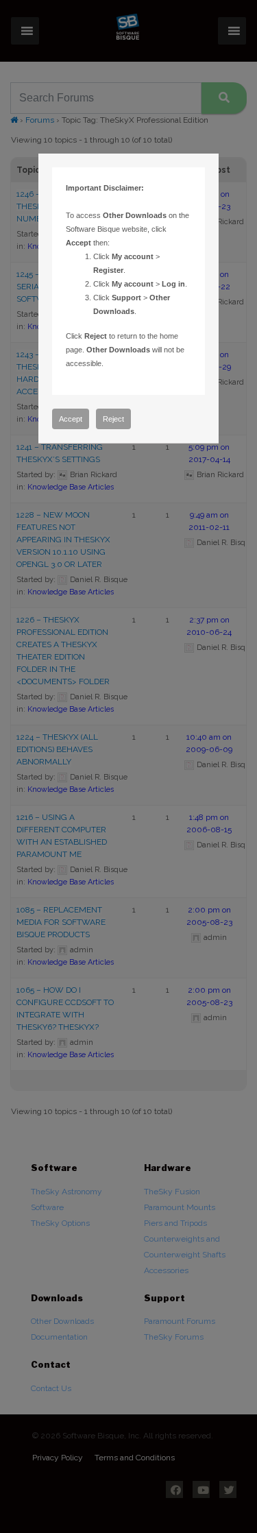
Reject (113, 419)
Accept (70, 419)
